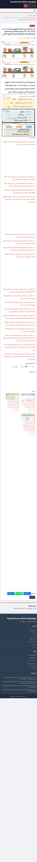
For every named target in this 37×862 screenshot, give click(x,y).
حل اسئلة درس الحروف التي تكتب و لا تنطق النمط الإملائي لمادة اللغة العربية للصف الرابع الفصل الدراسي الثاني (19, 316)
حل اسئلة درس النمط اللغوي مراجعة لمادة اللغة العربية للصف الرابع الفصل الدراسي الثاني (19, 143)
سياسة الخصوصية (31, 664)
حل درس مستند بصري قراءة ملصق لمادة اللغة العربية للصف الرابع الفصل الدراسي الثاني (20, 255)
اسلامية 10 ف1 (32, 661)
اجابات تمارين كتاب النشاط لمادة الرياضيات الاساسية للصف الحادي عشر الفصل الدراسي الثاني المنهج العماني (19, 678)
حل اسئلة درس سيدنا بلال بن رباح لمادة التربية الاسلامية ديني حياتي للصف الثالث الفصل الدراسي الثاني (28, 405)
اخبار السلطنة (33, 639)
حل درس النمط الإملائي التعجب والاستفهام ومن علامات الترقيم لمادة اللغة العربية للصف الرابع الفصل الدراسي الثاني (19, 347)
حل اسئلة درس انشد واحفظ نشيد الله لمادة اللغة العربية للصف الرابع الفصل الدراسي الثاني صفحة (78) (19, 248)
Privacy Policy (32, 655)
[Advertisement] (18, 153)
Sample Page (32, 658)
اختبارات (34, 644)
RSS (34, 669)
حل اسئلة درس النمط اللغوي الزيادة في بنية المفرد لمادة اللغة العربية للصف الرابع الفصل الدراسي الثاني (19, 290)
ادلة (35, 647)
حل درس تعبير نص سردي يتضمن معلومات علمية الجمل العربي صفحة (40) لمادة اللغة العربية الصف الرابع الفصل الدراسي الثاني (19, 356)
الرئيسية (34, 15)
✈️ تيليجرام (11, 594)
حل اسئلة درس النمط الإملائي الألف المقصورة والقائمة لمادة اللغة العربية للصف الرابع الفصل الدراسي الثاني (19, 323)
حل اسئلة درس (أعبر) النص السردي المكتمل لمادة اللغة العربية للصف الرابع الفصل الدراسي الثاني (19, 178)
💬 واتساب (19, 594)
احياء (34, 636)
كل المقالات (33, 666)
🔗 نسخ (32, 597)
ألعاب (34, 633)
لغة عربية (30, 15)
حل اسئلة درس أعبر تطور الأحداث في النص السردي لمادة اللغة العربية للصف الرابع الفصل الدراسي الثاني (19, 184)
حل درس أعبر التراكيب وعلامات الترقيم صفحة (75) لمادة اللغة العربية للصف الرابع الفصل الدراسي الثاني (19, 310)
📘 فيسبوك (27, 594)
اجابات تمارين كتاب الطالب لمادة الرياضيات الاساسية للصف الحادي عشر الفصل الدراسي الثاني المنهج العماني (19, 682)
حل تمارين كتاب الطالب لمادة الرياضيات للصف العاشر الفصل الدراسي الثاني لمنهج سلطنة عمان (19, 690)
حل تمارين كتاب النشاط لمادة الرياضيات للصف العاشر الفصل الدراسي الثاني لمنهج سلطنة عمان (19, 686)
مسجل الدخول (25, 608)
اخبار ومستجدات (32, 641)
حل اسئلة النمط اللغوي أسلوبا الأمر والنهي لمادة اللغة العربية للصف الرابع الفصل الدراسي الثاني (19, 191)
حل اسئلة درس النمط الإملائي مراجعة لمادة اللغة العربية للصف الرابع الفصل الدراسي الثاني (19, 242)
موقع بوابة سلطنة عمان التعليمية (16, 696)
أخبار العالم (33, 630)
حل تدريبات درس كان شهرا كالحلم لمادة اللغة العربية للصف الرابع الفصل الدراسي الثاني (20, 235)
